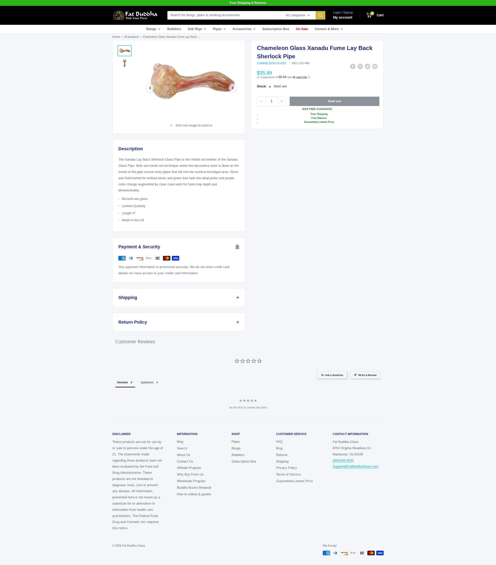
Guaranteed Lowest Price (294, 481)
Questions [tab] (147, 382)
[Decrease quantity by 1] (261, 101)
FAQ (279, 442)
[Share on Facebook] (353, 66)
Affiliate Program (189, 468)
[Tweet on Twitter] (367, 66)
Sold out (334, 101)
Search (182, 448)
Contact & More (327, 29)
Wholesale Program (191, 481)
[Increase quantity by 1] (282, 101)
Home (116, 36)
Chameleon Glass (271, 63)
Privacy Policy (286, 468)
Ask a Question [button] (334, 375)
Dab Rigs (195, 29)
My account (342, 17)
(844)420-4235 (343, 460)
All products (131, 36)
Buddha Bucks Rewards (194, 487)
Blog (180, 442)
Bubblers (174, 29)
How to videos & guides (194, 494)
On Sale (302, 29)
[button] (317, 77)
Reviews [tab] (122, 382)
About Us (183, 455)
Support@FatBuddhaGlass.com (355, 466)
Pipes (217, 29)
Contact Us (185, 461)
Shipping (282, 461)
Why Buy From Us (190, 474)
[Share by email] (375, 66)
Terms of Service (288, 474)
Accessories (241, 29)
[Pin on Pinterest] (360, 66)
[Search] (320, 15)
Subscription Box (275, 29)
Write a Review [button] (367, 375)
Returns (282, 455)
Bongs (151, 29)
